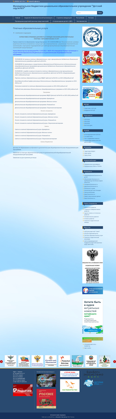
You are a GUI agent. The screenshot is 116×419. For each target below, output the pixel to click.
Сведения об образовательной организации (38, 18)
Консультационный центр (91, 233)
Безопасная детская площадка (92, 190)
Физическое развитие (90, 207)
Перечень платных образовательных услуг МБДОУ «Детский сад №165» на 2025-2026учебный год (44, 78)
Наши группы (87, 153)
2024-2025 (87, 121)
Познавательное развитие (91, 216)
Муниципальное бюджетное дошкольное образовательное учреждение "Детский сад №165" (57, 7)
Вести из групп (88, 125)
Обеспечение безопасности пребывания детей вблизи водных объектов (93, 180)
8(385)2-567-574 (20, 1)
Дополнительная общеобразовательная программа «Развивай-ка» (35, 105)
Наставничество (82, 21)
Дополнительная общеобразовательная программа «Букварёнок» (35, 98)
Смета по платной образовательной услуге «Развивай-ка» (32, 135)
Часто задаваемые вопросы (91, 138)
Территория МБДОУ (89, 151)
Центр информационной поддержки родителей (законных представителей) (93, 242)
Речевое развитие (89, 218)
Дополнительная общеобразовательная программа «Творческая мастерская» (38, 108)
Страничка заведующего (64, 18)
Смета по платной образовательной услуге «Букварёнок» (32, 129)
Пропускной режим (89, 192)
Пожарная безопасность (91, 184)
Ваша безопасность (89, 194)
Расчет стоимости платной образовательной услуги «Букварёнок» (35, 114)
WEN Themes (70, 417)
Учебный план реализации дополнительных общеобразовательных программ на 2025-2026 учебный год (46, 89)
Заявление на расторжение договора (24, 157)
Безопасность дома (89, 188)
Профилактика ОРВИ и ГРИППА (92, 166)
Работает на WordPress (48, 417)
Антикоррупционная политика (92, 134)
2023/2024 (87, 123)
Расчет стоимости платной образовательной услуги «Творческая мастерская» (39, 123)
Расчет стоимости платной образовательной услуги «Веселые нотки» (36, 117)
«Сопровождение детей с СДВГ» (63, 21)
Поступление (80, 18)
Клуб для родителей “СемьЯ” (92, 231)
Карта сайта (87, 348)
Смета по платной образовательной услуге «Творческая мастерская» (36, 139)
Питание (91, 18)
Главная (17, 18)
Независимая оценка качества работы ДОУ (92, 340)
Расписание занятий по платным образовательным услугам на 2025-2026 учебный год (41, 86)
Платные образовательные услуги (93, 235)
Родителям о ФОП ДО (90, 108)
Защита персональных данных (92, 196)
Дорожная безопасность (91, 186)
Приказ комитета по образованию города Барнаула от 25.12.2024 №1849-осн (37, 42)
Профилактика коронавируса (92, 164)
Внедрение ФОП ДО (89, 110)
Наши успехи (87, 155)
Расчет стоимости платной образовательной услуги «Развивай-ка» (35, 120)
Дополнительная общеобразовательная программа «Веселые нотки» (36, 101)
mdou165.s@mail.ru (34, 1)
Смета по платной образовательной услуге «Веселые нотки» (33, 132)
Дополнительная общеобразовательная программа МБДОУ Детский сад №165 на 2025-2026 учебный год (46, 95)
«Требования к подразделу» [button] (23, 33)
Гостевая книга (88, 136)
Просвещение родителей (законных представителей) (32, 21)
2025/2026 (87, 119)
